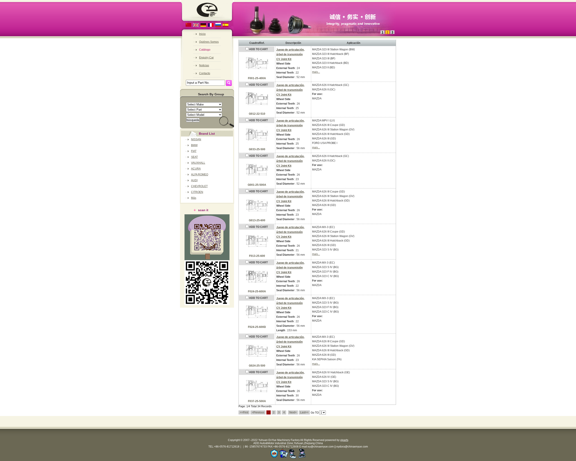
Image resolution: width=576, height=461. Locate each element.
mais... (316, 72)
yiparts (344, 440)
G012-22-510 (257, 113)
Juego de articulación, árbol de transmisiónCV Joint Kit (290, 54)
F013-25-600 (257, 255)
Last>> (304, 412)
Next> (293, 412)
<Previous (258, 412)
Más (193, 197)
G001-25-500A (257, 184)
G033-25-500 (257, 149)
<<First (244, 412)
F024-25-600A (257, 291)
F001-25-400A (257, 78)
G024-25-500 (257, 365)
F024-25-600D (257, 327)
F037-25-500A (257, 401)
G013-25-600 (257, 220)
